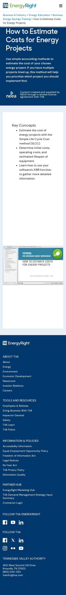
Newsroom (9, 381)
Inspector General (13, 415)
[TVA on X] (13, 540)
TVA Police (9, 429)
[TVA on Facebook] (5, 540)
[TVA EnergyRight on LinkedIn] (21, 522)
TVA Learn (9, 424)
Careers (7, 390)
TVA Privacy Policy (13, 470)
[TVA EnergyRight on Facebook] (5, 522)
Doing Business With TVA (17, 410)
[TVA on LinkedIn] (21, 540)
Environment (10, 371)
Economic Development (17, 376)
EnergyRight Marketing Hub (19, 490)
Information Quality (14, 474)
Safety (6, 420)
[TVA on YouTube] (21, 548)
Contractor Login (13, 502)
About (6, 362)
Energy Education (39, 15)
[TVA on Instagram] (5, 548)
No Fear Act (10, 465)
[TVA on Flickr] (13, 548)
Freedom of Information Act (19, 455)
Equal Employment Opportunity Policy (25, 451)
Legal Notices (11, 460)
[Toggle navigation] (61, 6)
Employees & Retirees (15, 405)
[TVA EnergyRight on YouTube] (13, 522)
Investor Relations (13, 385)
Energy (7, 366)
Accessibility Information (17, 446)
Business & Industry (14, 15)
